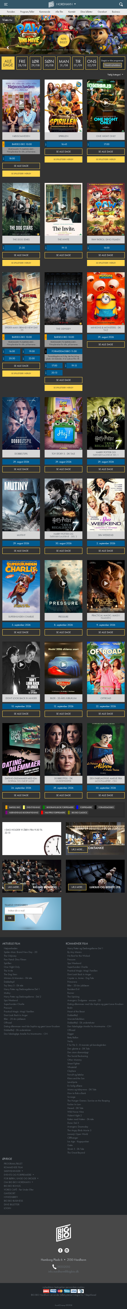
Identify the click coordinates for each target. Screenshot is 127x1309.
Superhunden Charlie (14, 1004)
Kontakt (71, 11)
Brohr (70, 1007)
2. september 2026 (105, 543)
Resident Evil (73, 989)
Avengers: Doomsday (77, 1126)
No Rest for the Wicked (78, 955)
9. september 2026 (105, 624)
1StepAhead (90, 1294)
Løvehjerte (72, 1082)
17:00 (98, 144)
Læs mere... (78, 849)
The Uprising (73, 996)
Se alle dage (21, 165)
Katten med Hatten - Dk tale (80, 1119)
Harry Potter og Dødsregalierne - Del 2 (22, 996)
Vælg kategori (114, 74)
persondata (71, 1287)
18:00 (9, 158)
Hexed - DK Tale (75, 1108)
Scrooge (71, 1097)
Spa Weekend (11, 1000)
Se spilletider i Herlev (21, 173)
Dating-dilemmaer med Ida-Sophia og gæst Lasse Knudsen (32, 1026)
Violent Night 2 (74, 1115)
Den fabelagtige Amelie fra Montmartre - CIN (26, 1033)
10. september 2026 (21, 706)
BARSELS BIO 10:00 (17, 144)
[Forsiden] (52, 4)
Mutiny (7, 993)
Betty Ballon (72, 1037)
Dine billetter (86, 11)
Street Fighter (73, 1063)
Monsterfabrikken (75, 1019)
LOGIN (7, 1208)
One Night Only (12, 967)
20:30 (9, 358)
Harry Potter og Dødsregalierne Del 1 (22, 989)
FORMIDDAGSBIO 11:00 (61, 351)
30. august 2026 (63, 543)
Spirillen (7, 963)
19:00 (28, 351)
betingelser (60, 1287)
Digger (70, 1033)
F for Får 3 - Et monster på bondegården (86, 1045)
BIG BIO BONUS (12, 1186)
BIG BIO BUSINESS (13, 1200)
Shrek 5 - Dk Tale (75, 1149)
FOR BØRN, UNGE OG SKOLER (20, 1178)
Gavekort (102, 11)
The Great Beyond (76, 1152)
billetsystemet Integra (70, 1294)
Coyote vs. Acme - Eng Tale (80, 978)
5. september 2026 (21, 624)
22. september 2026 (106, 706)
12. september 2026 (63, 706)
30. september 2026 (106, 787)
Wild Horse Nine (75, 1111)
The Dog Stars (10, 974)
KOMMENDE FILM (13, 1167)
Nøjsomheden (11, 948)
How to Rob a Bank (76, 1093)
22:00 (28, 358)
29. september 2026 (63, 787)
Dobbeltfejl (72, 1015)
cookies (80, 1287)
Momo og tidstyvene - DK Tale (81, 1089)
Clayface (71, 1071)
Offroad (8, 1022)
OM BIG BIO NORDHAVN (17, 1182)
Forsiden (11, 11)
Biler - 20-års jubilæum (15, 1019)
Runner (70, 993)
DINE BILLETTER (11, 1204)
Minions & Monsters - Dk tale (18, 978)
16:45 (56, 144)
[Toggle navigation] (121, 4)
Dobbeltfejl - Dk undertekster (17, 1030)
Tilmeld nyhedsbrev (112, 65)
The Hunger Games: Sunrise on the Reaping (88, 1100)
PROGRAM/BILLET (13, 1163)
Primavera (72, 981)
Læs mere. (14, 887)
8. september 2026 (63, 624)
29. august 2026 (106, 337)
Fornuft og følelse (75, 1074)
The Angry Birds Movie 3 (79, 1130)
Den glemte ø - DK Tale (78, 1048)
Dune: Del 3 (73, 1123)
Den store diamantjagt (77, 1052)
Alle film (59, 11)
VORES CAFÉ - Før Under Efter (19, 1189)
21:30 (14, 247)
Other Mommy (74, 1059)
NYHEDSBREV (11, 1197)
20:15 (51, 372)
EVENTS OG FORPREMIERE (18, 1174)
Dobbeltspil (9, 981)
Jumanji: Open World (77, 1134)
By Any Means (74, 952)
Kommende (44, 11)
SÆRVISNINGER (12, 1171)
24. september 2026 (21, 787)
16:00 (98, 247)
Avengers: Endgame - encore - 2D (84, 1000)
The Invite (8, 970)
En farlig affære (74, 1085)
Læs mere (63, 40)
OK (9, 918)
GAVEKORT (9, 1193)
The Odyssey (10, 955)
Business (116, 11)
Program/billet (27, 11)
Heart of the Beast (76, 1011)
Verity (70, 1041)
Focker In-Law (74, 1104)
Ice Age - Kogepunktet (78, 1141)
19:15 (56, 247)
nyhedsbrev (48, 1287)
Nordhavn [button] (64, 4)
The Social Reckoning (77, 1056)
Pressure (8, 1007)
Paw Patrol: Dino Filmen (15, 959)
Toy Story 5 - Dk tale (13, 985)
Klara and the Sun (76, 1078)
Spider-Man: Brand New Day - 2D (20, 952)
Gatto (70, 1145)
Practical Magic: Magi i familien (19, 1011)
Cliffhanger (72, 1137)
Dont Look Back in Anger (16, 1015)
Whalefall (72, 1067)
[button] (7, 48)
